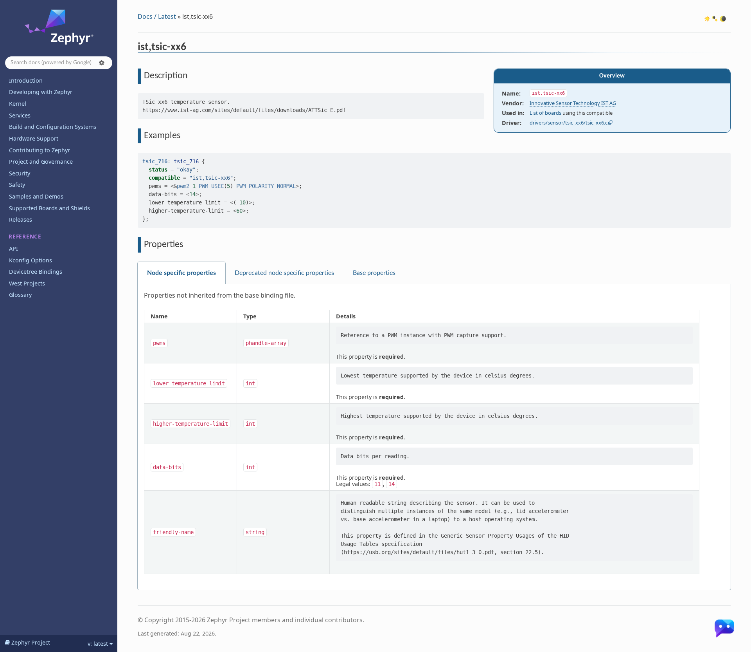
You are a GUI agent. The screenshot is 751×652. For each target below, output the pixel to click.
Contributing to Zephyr (39, 150)
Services (20, 115)
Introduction (26, 80)
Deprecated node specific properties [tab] (284, 273)
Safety (17, 184)
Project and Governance (41, 161)
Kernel (17, 103)
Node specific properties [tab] (181, 273)
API (13, 248)
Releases (20, 219)
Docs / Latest (157, 16)
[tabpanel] (434, 437)
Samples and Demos (36, 196)
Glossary (20, 294)
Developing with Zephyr (40, 92)
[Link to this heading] (191, 48)
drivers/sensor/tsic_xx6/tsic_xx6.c (568, 122)
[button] (101, 63)
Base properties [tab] (374, 273)
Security (19, 173)
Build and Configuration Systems (52, 126)
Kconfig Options (30, 260)
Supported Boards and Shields (49, 208)
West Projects (27, 283)
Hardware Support (33, 138)
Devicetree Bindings (35, 271)
